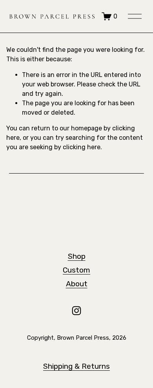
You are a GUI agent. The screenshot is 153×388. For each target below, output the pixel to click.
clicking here (81, 147)
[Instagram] (76, 310)
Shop (77, 256)
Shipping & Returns (76, 366)
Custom (76, 270)
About (76, 283)
